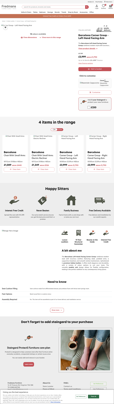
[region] (57, 397)
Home (3, 21)
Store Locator (48, 386)
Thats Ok (93, 396)
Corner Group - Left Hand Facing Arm (26, 21)
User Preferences (98, 389)
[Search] (87, 7)
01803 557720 (15, 387)
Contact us (68, 386)
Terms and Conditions (72, 389)
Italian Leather (11, 21)
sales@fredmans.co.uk (20, 389)
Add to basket (96, 69)
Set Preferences (98, 383)
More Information (55, 402)
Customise (96, 92)
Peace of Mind (48, 389)
